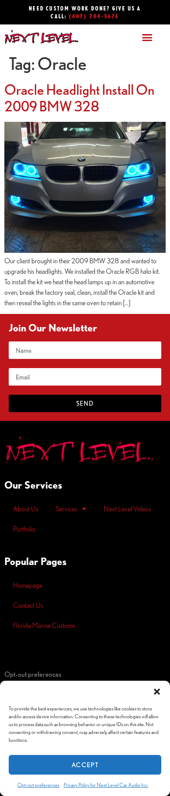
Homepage (27, 585)
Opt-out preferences (38, 785)
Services (67, 509)
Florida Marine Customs (44, 625)
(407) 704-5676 (94, 16)
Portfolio (24, 529)
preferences (32, 674)
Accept (85, 764)
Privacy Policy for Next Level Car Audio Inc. (106, 785)
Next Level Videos (127, 509)
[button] (157, 691)
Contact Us (28, 605)
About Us (25, 509)
